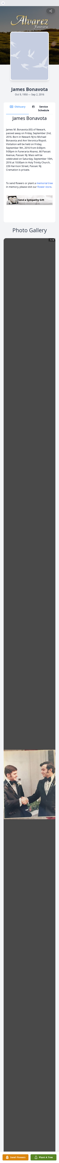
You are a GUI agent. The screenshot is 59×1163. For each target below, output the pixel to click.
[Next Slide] (52, 784)
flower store (44, 186)
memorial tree (44, 183)
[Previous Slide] (7, 784)
